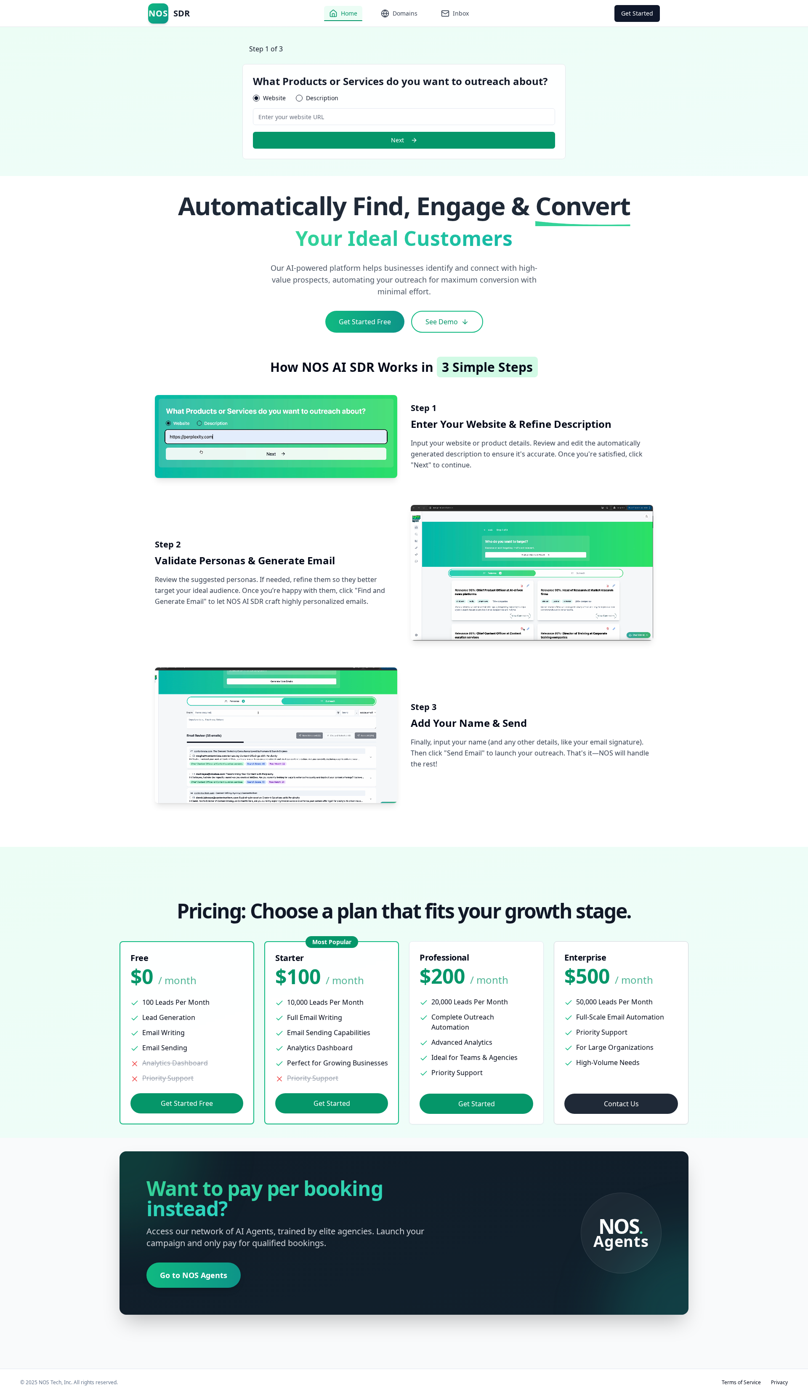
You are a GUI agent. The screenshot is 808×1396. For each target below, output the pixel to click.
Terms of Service (741, 1382)
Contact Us (621, 1103)
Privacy (779, 1382)
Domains (405, 13)
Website (274, 98)
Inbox (461, 13)
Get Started (637, 13)
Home (349, 13)
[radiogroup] (404, 98)
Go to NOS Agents (193, 1275)
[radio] (256, 98)
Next (397, 140)
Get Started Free (365, 321)
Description (322, 98)
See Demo (441, 321)
